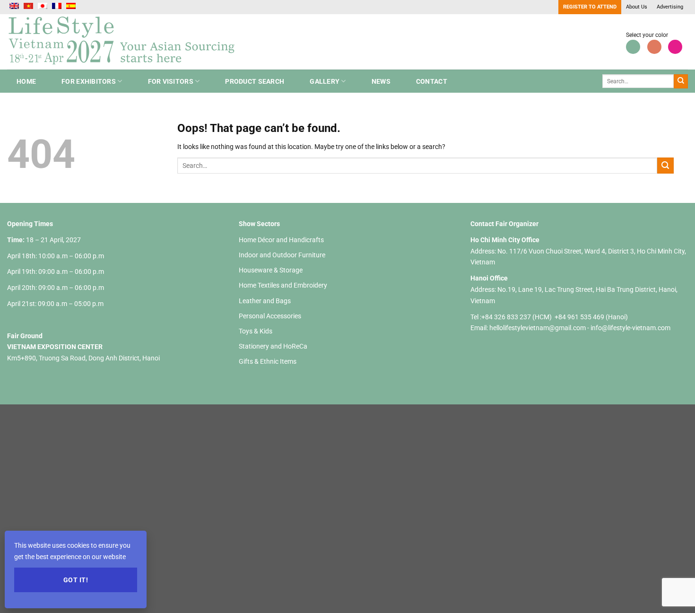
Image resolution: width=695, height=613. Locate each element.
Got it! (75, 580)
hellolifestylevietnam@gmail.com (538, 328)
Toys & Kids (255, 331)
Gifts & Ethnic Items (267, 361)
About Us (636, 7)
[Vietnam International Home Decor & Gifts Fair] (125, 42)
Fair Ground (25, 336)
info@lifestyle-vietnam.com (630, 328)
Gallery (324, 81)
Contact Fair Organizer (504, 224)
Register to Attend (590, 7)
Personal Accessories (270, 316)
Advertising (670, 7)
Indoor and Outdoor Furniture (282, 255)
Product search (254, 81)
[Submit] (681, 81)
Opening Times (30, 224)
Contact (431, 81)
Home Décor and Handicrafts (281, 240)
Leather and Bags (265, 301)
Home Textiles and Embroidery (283, 285)
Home (26, 81)
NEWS (381, 81)
